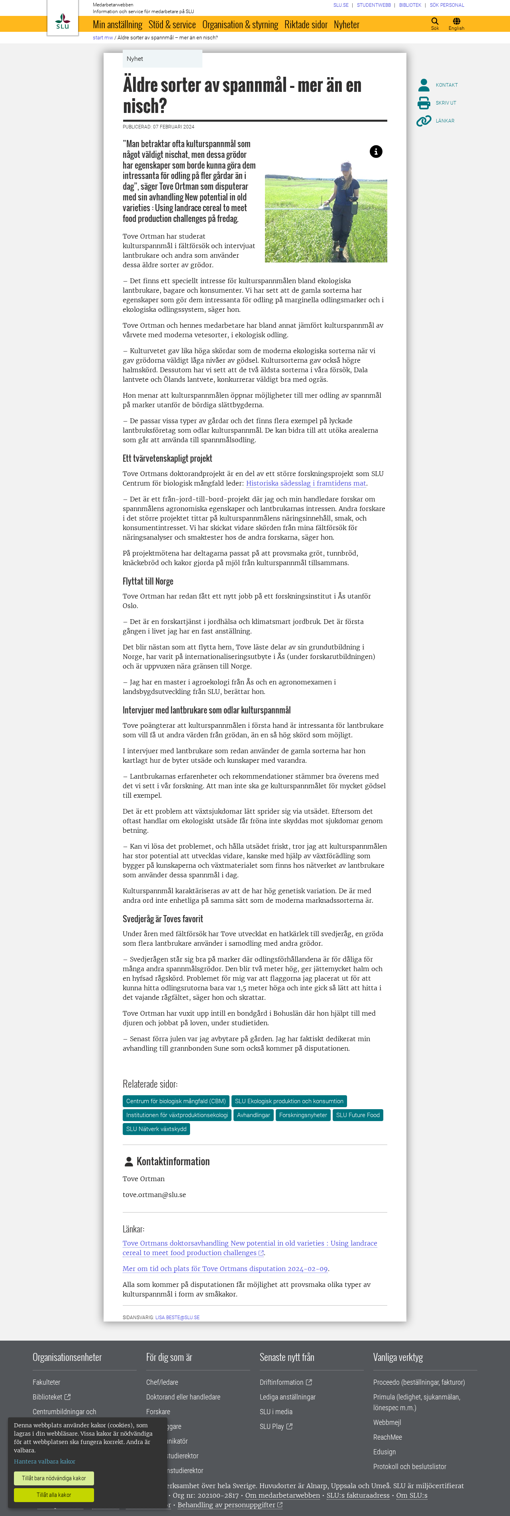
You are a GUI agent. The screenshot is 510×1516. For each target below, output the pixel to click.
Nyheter (346, 24)
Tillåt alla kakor (54, 1495)
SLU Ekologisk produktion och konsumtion (289, 1101)
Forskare (158, 1411)
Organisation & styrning (240, 24)
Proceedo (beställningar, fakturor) (419, 1382)
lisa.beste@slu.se (177, 1317)
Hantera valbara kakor (44, 1461)
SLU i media (276, 1411)
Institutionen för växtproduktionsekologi (177, 1115)
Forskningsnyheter (303, 1115)
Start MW (103, 38)
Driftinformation (282, 1382)
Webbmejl (387, 1422)
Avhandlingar (253, 1115)
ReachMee (387, 1437)
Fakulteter (46, 1382)
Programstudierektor (174, 1470)
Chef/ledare (162, 1382)
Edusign (384, 1452)
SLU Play (272, 1426)
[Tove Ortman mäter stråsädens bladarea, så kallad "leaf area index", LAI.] (376, 151)
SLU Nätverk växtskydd (156, 1129)
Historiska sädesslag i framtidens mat (306, 483)
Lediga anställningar (288, 1397)
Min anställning (117, 24)
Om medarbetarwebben (282, 1495)
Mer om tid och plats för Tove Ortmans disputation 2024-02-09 (225, 1269)
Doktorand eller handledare (183, 1397)
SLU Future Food (358, 1115)
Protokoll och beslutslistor (409, 1466)
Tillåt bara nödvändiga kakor (54, 1478)
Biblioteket (47, 1397)
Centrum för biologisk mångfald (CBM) (176, 1101)
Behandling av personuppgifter (226, 1505)
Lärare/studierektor (172, 1456)
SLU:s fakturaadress (358, 1495)
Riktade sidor (306, 24)
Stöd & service (172, 24)
